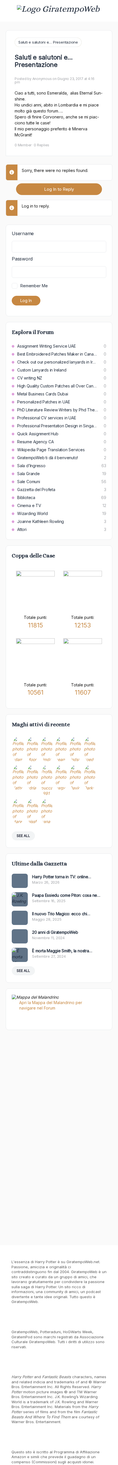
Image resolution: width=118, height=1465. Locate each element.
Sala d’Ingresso (31, 465)
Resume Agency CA (35, 441)
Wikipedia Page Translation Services (51, 449)
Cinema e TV (29, 505)
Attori (22, 529)
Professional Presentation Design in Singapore (57, 425)
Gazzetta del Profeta (36, 489)
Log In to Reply (59, 189)
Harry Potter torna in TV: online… (61, 876)
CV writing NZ (29, 378)
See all (23, 836)
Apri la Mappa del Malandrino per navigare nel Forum (50, 1005)
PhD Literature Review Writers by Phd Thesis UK (57, 409)
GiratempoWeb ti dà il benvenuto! (47, 457)
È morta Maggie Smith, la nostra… (62, 950)
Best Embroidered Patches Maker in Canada (57, 354)
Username (23, 233)
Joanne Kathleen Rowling (40, 521)
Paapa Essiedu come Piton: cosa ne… (66, 895)
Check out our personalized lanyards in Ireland (57, 362)
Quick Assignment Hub (37, 433)
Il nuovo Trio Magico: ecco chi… (61, 913)
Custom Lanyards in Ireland (41, 370)
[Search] (107, 11)
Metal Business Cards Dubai (42, 393)
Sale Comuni (28, 481)
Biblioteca (26, 497)
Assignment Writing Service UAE (46, 346)
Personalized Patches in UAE (43, 401)
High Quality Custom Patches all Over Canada (57, 385)
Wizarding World (32, 513)
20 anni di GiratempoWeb (55, 932)
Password (22, 259)
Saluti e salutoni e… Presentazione (48, 42)
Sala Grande (28, 473)
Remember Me (34, 285)
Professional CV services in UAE (46, 417)
